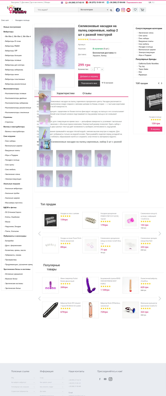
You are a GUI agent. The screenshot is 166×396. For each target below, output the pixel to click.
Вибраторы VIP (10, 50)
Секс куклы (9, 164)
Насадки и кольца (22, 20)
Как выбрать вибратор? (18, 382)
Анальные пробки (11, 193)
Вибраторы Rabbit (12, 46)
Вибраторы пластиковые (14, 79)
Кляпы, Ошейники (12, 217)
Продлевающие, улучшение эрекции (18, 264)
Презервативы (10, 259)
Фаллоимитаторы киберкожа (16, 103)
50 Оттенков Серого (12, 212)
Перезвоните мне (134, 2)
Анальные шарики (12, 198)
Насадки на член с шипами (70, 214)
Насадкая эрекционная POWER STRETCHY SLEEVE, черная (110, 216)
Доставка (25, 2)
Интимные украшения (13, 274)
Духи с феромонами (13, 245)
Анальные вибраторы (13, 188)
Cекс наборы (10, 141)
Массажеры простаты (13, 202)
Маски (7, 221)
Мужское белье (10, 278)
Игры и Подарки (11, 155)
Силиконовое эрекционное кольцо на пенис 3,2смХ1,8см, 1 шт (111, 241)
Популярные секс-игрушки (20, 387)
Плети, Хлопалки (11, 231)
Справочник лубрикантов (19, 391)
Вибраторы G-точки (12, 41)
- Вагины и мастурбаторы (14, 131)
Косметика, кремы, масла (15, 250)
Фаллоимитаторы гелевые (15, 93)
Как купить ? (16, 2)
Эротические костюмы (13, 283)
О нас (42, 378)
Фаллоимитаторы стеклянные (16, 112)
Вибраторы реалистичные (15, 84)
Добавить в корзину (89, 76)
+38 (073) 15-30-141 (75, 383)
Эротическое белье (12, 288)
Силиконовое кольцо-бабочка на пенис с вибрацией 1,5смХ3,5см (151, 216)
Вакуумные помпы (12, 150)
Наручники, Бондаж (12, 226)
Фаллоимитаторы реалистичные (17, 107)
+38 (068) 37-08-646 (75, 386)
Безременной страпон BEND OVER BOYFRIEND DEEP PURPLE (110, 281)
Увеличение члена (12, 174)
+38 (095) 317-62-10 (75, 380)
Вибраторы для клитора (14, 65)
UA (150, 2)
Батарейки (9, 240)
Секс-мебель (10, 169)
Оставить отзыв (95, 39)
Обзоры (47, 2)
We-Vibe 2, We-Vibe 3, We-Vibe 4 (17, 36)
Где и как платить (36, 2)
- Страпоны (8, 122)
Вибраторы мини (11, 74)
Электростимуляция (12, 179)
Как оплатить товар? (46, 387)
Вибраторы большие (13, 55)
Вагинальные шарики (13, 145)
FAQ (12, 378)
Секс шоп (5, 20)
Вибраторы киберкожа (13, 69)
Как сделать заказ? (46, 382)
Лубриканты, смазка (12, 255)
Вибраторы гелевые (12, 60)
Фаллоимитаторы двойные (15, 98)
